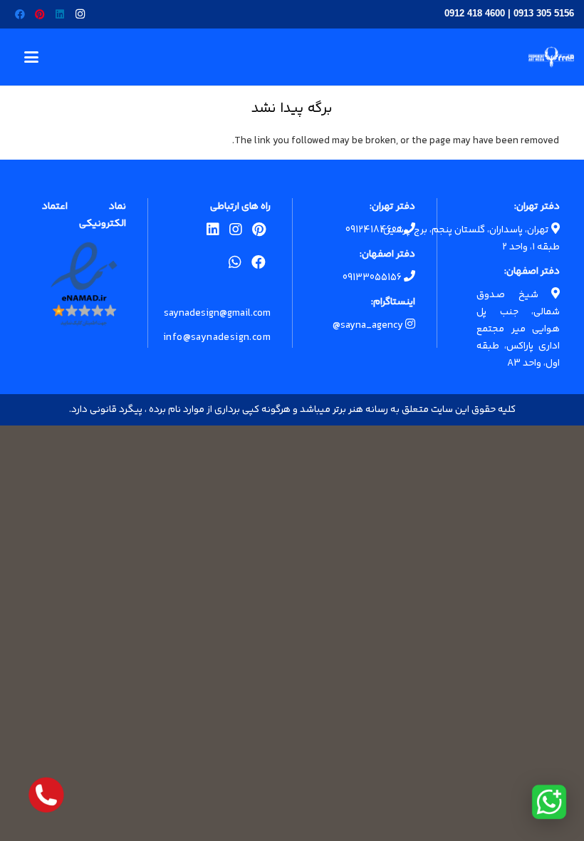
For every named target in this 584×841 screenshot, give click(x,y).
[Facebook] (20, 14)
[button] (31, 57)
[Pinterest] (40, 14)
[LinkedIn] (60, 14)
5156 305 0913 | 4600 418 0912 (509, 13)
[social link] (259, 232)
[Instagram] (80, 14)
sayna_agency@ (369, 326)
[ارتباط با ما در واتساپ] (549, 802)
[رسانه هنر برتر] (551, 57)
